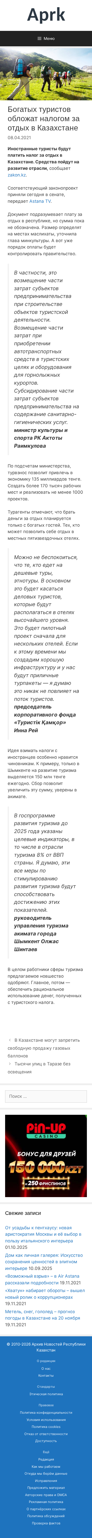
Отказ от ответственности (46, 1434)
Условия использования (46, 1420)
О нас (46, 1369)
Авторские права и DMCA (46, 1495)
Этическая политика (46, 1394)
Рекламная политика (46, 1502)
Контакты (46, 1375)
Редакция (46, 1459)
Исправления (46, 1481)
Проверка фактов (46, 1523)
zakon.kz (17, 175)
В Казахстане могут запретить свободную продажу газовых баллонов (44, 1048)
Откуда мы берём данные (46, 1473)
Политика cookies (46, 1427)
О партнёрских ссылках (46, 1509)
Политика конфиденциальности (46, 1413)
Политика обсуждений (46, 1516)
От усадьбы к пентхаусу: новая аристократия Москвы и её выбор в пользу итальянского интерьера (43, 1234)
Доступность (46, 1441)
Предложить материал (46, 1488)
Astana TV (40, 201)
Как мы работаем (46, 1467)
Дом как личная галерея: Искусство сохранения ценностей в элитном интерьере (44, 1262)
